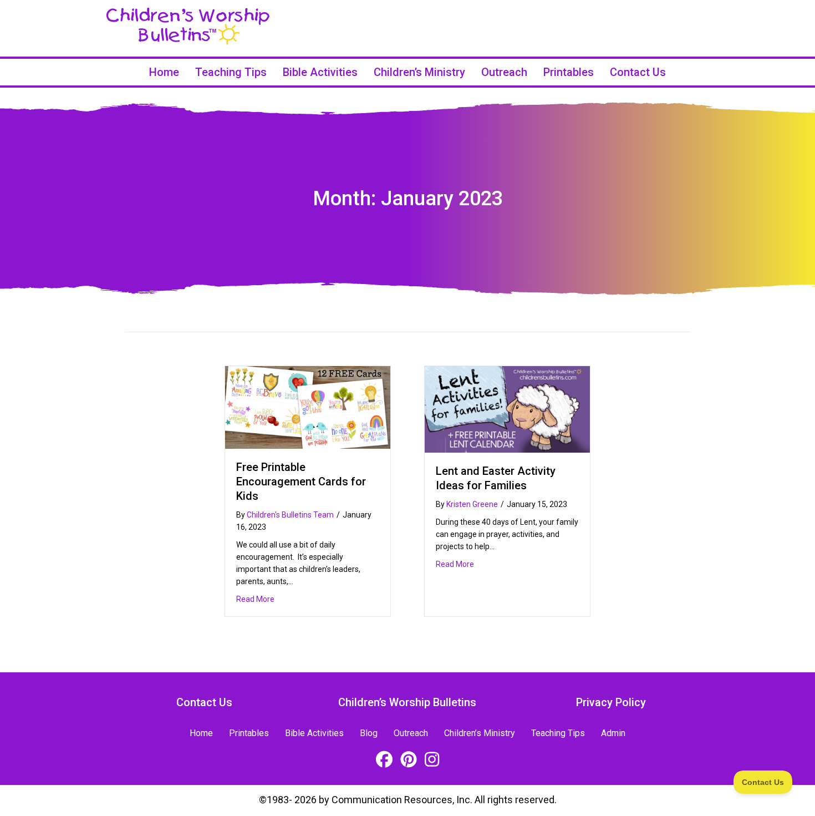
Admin (613, 733)
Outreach (504, 72)
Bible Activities (320, 72)
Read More (255, 599)
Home (164, 72)
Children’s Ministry (419, 72)
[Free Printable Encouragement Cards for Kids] (307, 406)
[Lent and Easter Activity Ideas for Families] (507, 408)
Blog (369, 733)
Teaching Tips (231, 72)
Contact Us (638, 72)
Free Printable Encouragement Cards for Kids (301, 481)
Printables (568, 72)
